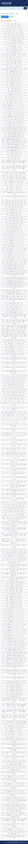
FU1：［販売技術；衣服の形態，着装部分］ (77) (14, 798)
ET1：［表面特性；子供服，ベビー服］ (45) (14, 641)
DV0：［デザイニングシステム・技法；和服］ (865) (14, 503)
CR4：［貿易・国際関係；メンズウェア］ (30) (14, 246)
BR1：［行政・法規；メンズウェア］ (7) (14, 96)
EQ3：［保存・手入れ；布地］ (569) (14, 604)
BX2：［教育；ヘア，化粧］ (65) (14, 187)
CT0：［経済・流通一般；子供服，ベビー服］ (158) (14, 262)
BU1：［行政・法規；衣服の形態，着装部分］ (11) (14, 130)
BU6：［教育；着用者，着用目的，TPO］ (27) (14, 144)
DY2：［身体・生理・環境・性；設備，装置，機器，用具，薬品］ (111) (14, 570)
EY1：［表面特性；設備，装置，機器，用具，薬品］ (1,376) (14, 745)
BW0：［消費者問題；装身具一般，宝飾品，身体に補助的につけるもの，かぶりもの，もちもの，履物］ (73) (14, 163)
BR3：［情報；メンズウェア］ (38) (14, 102)
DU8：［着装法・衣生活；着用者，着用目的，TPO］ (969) (14, 495)
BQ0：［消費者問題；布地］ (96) (14, 82)
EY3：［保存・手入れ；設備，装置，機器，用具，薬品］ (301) (14, 753)
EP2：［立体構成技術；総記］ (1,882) (14, 588)
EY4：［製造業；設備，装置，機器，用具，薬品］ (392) (14, 757)
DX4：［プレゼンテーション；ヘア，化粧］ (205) (14, 558)
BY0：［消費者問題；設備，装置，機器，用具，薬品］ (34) (14, 193)
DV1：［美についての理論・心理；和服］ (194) (14, 505)
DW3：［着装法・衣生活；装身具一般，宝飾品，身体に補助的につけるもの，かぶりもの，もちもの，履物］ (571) (14, 536)
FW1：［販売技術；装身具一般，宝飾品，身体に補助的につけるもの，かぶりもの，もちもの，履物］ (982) (14, 821)
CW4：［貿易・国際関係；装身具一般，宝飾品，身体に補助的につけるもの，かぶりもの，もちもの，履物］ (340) (14, 336)
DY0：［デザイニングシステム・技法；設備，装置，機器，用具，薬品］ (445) (14, 562)
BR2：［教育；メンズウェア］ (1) (14, 99)
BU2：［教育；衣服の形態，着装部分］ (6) (14, 133)
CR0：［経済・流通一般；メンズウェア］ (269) (14, 234)
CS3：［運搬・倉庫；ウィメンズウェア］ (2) (14, 257)
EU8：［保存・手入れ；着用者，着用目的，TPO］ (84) (14, 678)
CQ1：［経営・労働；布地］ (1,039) (14, 223)
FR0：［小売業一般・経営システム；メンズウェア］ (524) (14, 773)
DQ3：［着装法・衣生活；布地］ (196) (14, 398)
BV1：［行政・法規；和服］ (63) (14, 153)
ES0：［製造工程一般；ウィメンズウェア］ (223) (14, 624)
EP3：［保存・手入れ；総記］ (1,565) (14, 590)
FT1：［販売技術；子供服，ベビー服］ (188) (14, 791)
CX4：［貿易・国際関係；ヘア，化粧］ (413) (14, 351)
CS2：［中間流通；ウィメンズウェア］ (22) (14, 254)
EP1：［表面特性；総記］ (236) (14, 585)
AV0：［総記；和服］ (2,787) (14, 46)
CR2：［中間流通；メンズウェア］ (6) (14, 240)
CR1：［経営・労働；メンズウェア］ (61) (14, 237)
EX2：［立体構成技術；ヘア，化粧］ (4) (14, 731)
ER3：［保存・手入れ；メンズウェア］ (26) (14, 618)
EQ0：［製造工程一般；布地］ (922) (14, 596)
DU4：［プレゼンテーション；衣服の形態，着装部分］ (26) (14, 478)
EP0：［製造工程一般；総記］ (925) (14, 582)
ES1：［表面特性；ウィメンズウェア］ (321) (14, 627)
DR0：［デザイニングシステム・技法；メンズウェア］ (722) (14, 404)
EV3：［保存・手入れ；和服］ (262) (14, 693)
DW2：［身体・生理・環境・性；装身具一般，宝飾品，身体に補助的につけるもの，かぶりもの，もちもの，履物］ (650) (14, 530)
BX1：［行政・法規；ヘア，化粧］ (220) (14, 184)
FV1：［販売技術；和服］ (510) (14, 810)
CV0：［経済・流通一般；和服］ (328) (14, 303)
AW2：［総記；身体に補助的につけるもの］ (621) (14, 54)
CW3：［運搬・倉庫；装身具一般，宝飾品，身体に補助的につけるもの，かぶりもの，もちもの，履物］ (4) (14, 331)
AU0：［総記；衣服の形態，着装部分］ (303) (14, 38)
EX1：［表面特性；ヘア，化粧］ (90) (14, 728)
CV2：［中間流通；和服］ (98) (14, 309)
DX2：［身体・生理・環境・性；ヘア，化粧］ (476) (14, 552)
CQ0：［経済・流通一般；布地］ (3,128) (14, 220)
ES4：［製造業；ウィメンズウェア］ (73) (14, 635)
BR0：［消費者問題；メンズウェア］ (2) (14, 94)
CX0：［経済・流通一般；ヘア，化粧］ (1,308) (14, 340)
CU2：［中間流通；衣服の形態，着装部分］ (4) (14, 281)
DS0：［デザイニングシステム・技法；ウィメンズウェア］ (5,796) (14, 421)
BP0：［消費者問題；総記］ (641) (14, 71)
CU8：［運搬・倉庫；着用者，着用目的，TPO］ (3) (14, 296)
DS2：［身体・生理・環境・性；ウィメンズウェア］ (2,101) (14, 430)
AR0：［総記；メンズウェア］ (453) (14, 29)
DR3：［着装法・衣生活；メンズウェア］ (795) (14, 415)
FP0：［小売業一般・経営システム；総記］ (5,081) (14, 761)
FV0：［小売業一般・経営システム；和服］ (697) (14, 808)
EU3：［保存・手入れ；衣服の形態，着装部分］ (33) (14, 661)
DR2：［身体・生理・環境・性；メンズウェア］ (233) (14, 412)
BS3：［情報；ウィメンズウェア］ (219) (14, 113)
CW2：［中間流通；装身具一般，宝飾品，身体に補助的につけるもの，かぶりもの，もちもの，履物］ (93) (14, 327)
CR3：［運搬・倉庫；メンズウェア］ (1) (14, 243)
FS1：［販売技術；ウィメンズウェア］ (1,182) (14, 784)
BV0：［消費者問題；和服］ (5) (14, 150)
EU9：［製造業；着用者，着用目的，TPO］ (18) (14, 682)
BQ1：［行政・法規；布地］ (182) (14, 85)
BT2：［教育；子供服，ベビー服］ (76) (14, 122)
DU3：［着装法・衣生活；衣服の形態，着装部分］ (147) (14, 474)
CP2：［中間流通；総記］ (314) (14, 212)
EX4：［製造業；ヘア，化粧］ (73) (14, 737)
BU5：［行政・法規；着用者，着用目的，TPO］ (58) (14, 141)
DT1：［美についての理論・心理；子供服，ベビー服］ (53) (14, 445)
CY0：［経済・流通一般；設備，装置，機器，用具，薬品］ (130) (14, 355)
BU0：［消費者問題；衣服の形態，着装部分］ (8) (14, 127)
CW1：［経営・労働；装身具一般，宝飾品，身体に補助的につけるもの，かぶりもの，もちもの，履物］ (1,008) (14, 322)
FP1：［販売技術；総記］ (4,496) (14, 764)
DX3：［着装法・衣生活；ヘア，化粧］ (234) (14, 555)
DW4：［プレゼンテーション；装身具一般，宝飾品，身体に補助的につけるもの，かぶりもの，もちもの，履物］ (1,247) (14, 541)
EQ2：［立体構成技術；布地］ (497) (14, 602)
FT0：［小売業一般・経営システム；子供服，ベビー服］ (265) (14, 787)
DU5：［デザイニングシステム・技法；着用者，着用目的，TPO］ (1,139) (14, 482)
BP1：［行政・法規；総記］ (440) (14, 74)
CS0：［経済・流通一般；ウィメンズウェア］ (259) (14, 248)
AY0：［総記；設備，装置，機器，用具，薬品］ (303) (14, 68)
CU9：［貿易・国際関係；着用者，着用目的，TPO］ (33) (14, 300)
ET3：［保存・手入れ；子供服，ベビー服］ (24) (14, 647)
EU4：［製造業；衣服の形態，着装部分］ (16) (14, 663)
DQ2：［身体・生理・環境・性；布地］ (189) (14, 395)
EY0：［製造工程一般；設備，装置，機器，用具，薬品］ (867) (14, 740)
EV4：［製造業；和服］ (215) (14, 696)
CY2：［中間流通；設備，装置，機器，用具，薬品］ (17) (14, 363)
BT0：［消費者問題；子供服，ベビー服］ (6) (14, 116)
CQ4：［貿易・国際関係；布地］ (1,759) (14, 232)
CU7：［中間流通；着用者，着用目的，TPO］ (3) (14, 293)
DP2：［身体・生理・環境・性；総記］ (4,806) (14, 381)
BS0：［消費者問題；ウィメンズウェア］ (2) (14, 105)
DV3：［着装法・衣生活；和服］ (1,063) (14, 511)
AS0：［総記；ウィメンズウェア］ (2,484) (14, 32)
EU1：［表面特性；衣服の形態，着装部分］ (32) (14, 655)
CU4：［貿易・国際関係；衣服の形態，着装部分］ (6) (14, 284)
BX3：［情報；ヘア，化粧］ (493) (14, 189)
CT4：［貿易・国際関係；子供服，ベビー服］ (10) (14, 271)
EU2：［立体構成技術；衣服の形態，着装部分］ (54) (14, 658)
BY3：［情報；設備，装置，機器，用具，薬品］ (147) (14, 204)
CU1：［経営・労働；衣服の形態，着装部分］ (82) (14, 278)
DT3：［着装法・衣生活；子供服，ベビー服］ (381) (14, 453)
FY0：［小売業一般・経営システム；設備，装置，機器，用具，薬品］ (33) (14, 832)
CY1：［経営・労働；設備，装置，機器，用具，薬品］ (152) (14, 359)
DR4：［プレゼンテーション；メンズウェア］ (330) (14, 418)
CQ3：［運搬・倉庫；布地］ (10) (14, 229)
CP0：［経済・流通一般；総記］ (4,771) (14, 206)
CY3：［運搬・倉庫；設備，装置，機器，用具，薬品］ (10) (14, 368)
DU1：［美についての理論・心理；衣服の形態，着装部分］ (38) (14, 465)
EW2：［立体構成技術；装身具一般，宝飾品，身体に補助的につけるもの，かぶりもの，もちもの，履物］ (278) (14, 712)
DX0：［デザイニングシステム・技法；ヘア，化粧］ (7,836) (14, 546)
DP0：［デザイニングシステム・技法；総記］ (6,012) (14, 375)
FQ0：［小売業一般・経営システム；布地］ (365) (14, 767)
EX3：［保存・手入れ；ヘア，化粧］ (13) (14, 734)
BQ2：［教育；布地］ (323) (14, 88)
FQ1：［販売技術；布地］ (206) (14, 769)
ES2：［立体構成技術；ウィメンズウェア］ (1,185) (14, 630)
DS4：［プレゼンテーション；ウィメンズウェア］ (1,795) (14, 437)
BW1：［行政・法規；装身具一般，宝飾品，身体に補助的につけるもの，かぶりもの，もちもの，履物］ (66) (14, 169)
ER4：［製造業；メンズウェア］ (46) (14, 621)
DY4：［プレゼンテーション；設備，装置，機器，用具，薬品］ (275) (14, 579)
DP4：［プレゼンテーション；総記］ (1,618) (14, 387)
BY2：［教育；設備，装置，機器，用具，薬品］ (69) (14, 201)
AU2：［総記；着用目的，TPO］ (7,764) (14, 43)
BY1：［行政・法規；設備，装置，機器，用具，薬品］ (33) (14, 197)
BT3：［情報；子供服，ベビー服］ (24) (14, 125)
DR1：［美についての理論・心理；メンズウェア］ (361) (14, 409)
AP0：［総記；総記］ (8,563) (14, 24)
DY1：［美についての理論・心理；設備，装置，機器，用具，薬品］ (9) (14, 566)
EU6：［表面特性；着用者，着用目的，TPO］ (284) (14, 670)
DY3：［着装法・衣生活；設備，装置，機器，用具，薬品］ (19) (14, 574)
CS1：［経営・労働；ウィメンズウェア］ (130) (14, 251)
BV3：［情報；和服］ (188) (14, 158)
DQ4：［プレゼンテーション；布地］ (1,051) (14, 401)
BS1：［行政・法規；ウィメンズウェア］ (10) (14, 108)
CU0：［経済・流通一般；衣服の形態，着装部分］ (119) (14, 275)
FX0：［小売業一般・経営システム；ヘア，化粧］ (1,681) (14, 825)
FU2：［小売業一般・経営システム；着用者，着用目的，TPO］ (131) (14, 801)
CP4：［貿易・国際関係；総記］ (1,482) (14, 218)
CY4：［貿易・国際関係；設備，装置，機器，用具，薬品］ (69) (14, 372)
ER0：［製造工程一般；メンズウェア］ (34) (14, 610)
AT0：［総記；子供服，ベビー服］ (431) (14, 35)
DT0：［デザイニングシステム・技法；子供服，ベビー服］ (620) (14, 441)
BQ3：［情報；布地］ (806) (14, 91)
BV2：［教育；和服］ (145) (14, 155)
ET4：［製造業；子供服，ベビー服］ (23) (14, 649)
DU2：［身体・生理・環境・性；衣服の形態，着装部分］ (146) (14, 469)
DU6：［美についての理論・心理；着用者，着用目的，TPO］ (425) (14, 486)
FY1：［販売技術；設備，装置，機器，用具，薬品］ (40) (14, 837)
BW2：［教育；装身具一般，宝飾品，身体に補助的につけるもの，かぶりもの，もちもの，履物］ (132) (14, 173)
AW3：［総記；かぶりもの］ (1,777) (14, 57)
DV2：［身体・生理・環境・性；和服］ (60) (14, 508)
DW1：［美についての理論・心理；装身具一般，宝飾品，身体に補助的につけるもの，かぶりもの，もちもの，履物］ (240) (14, 524)
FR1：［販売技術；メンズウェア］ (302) (14, 776)
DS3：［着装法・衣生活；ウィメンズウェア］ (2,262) (14, 433)
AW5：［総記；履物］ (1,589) (14, 63)
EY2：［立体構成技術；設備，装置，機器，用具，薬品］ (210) (14, 749)
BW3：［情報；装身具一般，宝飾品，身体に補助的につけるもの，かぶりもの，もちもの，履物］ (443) (14, 177)
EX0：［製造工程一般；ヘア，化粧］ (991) (14, 726)
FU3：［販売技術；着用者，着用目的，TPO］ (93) (14, 805)
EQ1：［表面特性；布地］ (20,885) (14, 599)
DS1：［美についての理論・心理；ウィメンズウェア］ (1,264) (14, 425)
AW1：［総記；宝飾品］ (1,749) (14, 52)
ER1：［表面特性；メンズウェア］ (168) (14, 613)
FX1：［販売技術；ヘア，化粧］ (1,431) (14, 829)
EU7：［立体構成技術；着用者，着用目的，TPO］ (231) (14, 674)
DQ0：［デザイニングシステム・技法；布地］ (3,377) (14, 389)
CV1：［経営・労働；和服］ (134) (14, 306)
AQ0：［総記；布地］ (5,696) (14, 26)
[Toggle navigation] (25, 8)
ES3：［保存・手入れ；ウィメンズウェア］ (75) (14, 632)
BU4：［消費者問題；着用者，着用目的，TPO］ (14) (14, 139)
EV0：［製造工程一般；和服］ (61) (14, 685)
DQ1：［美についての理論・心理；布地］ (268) (14, 392)
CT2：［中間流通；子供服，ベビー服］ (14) (14, 268)
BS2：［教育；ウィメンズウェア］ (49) (14, 111)
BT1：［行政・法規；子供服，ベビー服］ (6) (14, 119)
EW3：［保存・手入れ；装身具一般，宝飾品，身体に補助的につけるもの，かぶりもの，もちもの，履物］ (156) (14, 718)
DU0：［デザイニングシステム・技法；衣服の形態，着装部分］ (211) (14, 461)
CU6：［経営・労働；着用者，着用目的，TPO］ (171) (14, 291)
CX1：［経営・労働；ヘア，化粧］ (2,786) (14, 343)
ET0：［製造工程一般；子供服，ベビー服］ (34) (14, 638)
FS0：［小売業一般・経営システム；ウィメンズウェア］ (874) (14, 780)
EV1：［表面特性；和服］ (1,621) (14, 687)
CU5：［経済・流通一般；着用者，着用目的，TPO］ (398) (14, 287)
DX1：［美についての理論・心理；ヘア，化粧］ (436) (14, 549)
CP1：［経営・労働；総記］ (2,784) (14, 209)
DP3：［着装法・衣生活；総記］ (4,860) (14, 384)
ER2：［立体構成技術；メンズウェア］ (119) (14, 616)
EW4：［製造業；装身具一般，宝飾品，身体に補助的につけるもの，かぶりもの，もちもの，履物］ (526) (14, 722)
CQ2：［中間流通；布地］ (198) (14, 226)
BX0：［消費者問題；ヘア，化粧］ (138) (14, 181)
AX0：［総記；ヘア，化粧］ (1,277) (14, 66)
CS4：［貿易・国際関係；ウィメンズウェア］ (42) (14, 260)
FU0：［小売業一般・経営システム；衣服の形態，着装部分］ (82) (14, 794)
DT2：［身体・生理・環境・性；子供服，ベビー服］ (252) (14, 450)
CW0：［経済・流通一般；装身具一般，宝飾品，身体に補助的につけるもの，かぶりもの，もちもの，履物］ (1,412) (14, 316)
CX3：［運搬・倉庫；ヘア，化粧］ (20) (14, 349)
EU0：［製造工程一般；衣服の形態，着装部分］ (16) (14, 652)
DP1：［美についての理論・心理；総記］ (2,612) (14, 378)
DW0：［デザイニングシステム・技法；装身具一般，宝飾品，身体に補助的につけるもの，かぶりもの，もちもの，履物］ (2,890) (14, 519)
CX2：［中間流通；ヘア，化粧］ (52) (14, 346)
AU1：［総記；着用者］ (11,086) (14, 40)
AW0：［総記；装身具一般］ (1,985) (14, 49)
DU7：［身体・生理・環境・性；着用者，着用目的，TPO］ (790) (14, 491)
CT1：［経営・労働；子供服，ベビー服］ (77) (14, 265)
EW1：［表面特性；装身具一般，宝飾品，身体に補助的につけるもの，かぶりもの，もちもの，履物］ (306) (14, 706)
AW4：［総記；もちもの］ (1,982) (14, 60)
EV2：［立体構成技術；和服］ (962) (14, 690)
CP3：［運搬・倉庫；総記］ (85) (14, 215)
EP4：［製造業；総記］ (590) (14, 593)
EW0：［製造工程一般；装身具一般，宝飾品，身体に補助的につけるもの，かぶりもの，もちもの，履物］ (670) (14, 700)
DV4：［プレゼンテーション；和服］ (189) (14, 514)
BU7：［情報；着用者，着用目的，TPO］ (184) (14, 147)
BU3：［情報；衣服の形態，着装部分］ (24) (14, 136)
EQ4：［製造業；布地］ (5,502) (14, 607)
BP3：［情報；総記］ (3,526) (14, 80)
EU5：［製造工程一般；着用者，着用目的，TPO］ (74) (14, 667)
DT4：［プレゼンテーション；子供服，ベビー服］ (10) (14, 457)
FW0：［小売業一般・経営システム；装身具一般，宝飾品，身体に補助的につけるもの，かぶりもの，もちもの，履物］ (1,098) (14, 815)
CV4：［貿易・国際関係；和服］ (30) (14, 312)
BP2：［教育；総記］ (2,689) (14, 77)
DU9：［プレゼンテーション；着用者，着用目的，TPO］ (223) (14, 499)
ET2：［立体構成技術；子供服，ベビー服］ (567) (14, 644)
